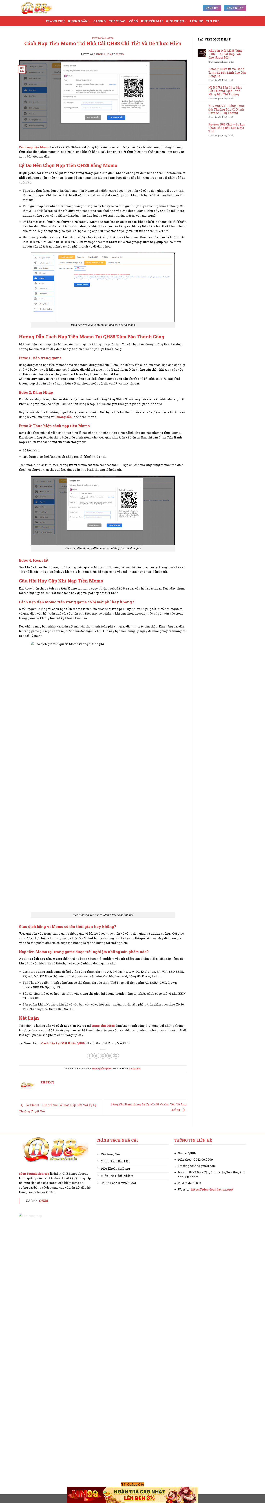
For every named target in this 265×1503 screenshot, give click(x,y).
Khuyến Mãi (152, 21)
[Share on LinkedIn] (116, 1056)
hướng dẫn (64, 417)
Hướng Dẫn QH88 (103, 38)
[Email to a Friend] (103, 1056)
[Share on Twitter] (96, 1056)
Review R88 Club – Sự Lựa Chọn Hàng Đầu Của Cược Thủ (226, 128)
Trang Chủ (55, 21)
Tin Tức (212, 21)
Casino (99, 21)
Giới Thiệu (175, 21)
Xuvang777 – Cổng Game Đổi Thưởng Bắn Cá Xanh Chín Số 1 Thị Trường (226, 109)
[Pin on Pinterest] (109, 1056)
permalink (135, 1068)
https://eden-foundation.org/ (212, 1189)
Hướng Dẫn (78, 21)
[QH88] (36, 8)
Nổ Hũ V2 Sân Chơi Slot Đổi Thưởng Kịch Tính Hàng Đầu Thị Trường (225, 91)
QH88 (43, 1200)
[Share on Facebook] (90, 1056)
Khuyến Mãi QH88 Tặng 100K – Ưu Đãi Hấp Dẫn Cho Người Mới (225, 54)
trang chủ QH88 (103, 1025)
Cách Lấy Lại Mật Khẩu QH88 (63, 1043)
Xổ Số (133, 21)
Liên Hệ (196, 21)
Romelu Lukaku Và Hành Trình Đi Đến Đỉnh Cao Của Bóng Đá (227, 72)
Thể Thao (117, 21)
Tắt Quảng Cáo (132, 1484)
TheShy (120, 54)
